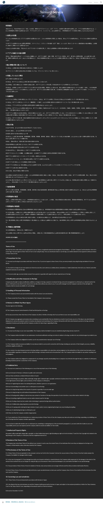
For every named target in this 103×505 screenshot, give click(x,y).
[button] (101, 2)
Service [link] (96, 2)
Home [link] (90, 2)
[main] (51, 13)
